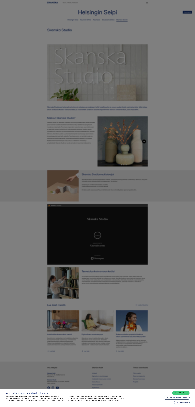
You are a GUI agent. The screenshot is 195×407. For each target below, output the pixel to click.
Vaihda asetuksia (181, 402)
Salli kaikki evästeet (181, 393)
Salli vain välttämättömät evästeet (176, 397)
